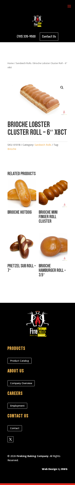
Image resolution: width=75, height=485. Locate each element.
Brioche (12, 149)
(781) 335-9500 (26, 36)
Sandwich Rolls (23, 63)
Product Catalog (19, 360)
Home (11, 63)
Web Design (49, 469)
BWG (64, 469)
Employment (17, 405)
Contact (14, 428)
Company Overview (21, 383)
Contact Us (49, 36)
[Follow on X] (10, 439)
